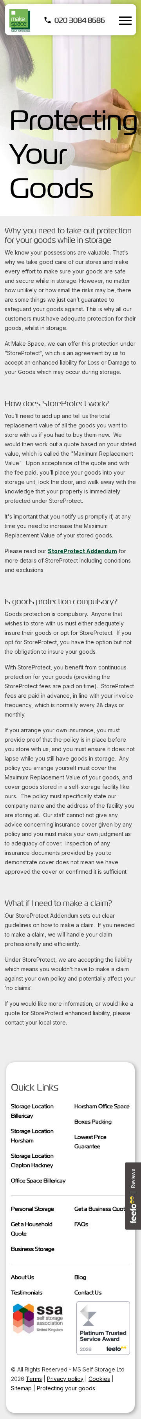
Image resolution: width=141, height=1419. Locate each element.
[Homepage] (19, 20)
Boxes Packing (93, 1121)
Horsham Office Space (102, 1106)
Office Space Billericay (38, 1180)
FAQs (81, 1224)
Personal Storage (32, 1208)
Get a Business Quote (101, 1208)
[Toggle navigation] (125, 20)
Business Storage (32, 1248)
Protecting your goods (66, 1388)
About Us (22, 1277)
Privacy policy (65, 1378)
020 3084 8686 (79, 20)
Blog (80, 1277)
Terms (34, 1378)
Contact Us (87, 1292)
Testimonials (26, 1292)
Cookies (99, 1378)
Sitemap (21, 1388)
